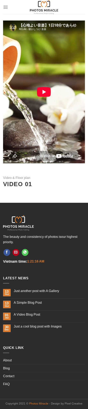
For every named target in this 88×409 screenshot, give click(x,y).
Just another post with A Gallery (36, 291)
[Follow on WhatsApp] (25, 252)
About (7, 360)
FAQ (6, 384)
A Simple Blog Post (28, 302)
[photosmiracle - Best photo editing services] (44, 7)
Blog (6, 368)
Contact (8, 376)
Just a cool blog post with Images (38, 326)
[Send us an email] (15, 252)
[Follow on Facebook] (6, 252)
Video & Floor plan (16, 178)
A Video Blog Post (27, 314)
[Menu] (5, 7)
